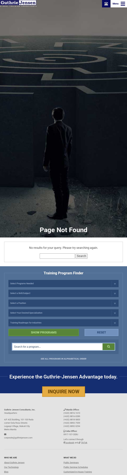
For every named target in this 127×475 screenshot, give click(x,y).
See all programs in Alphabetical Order (63, 359)
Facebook (69, 442)
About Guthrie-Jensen (14, 462)
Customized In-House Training (78, 472)
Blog (6, 472)
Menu (116, 3)
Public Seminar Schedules (76, 467)
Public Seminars (71, 462)
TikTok (84, 442)
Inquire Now (63, 391)
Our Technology (11, 467)
